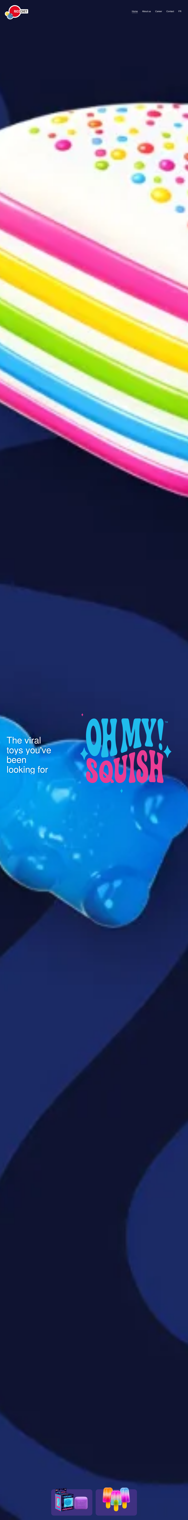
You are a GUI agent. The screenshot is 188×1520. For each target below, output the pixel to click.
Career (158, 11)
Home (135, 11)
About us (146, 11)
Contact (170, 11)
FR (179, 11)
